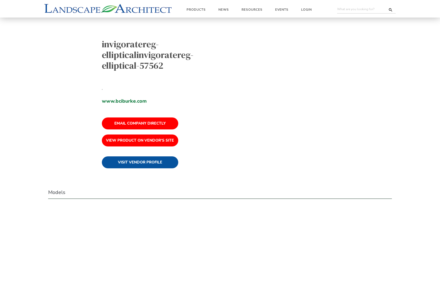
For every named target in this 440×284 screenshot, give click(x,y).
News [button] (223, 10)
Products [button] (196, 10)
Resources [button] (252, 10)
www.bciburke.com (124, 101)
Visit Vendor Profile (140, 162)
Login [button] (306, 10)
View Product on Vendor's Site (140, 140)
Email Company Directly (140, 123)
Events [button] (281, 10)
